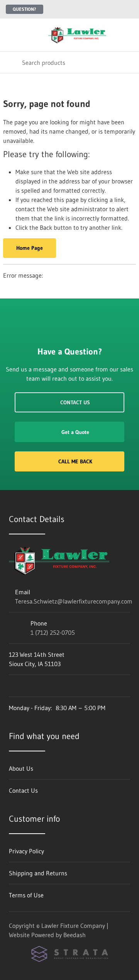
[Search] (11, 62)
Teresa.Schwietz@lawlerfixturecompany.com (73, 601)
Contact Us (75, 402)
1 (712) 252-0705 (53, 632)
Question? (24, 9)
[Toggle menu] (11, 35)
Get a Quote (75, 432)
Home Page (29, 247)
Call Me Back (75, 461)
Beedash (74, 935)
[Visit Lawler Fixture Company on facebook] (12, 686)
